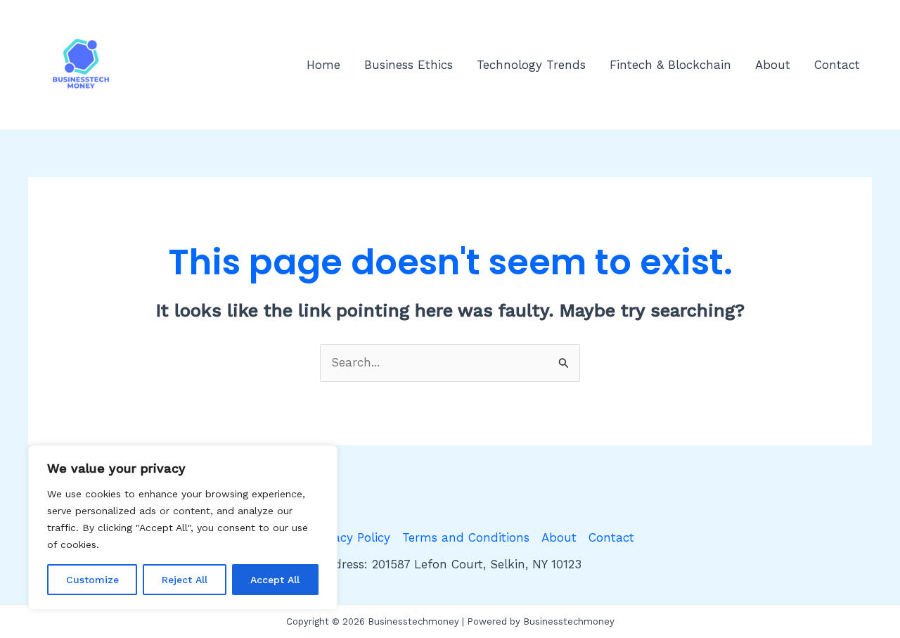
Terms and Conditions (465, 537)
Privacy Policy (351, 537)
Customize (92, 579)
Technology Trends (531, 65)
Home (323, 65)
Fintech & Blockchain (670, 65)
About (772, 65)
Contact (837, 65)
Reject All (184, 579)
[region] (183, 527)
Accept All (275, 579)
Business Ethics (408, 65)
